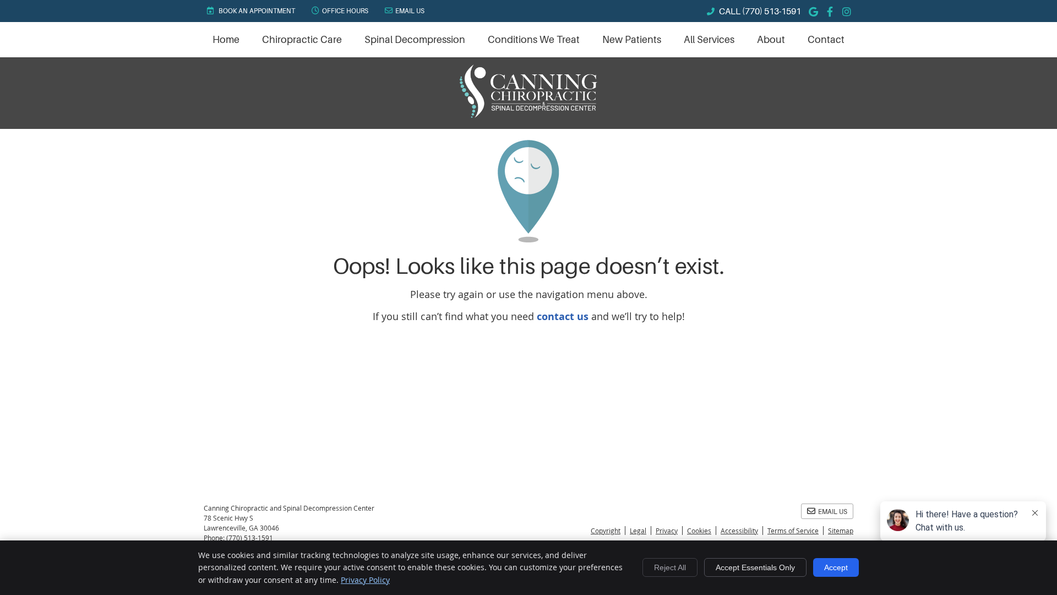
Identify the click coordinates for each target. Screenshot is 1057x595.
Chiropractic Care (302, 39)
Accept (836, 567)
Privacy (667, 530)
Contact (826, 39)
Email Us (409, 11)
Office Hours (345, 11)
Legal (638, 530)
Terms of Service (793, 530)
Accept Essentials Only (755, 567)
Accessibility (739, 530)
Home (226, 39)
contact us (563, 316)
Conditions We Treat (534, 39)
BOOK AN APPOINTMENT (256, 11)
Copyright (605, 530)
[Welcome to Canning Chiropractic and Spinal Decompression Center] (528, 114)
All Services (709, 39)
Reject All (670, 567)
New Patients (631, 39)
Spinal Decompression (414, 39)
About (771, 39)
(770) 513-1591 (771, 12)
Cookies (699, 530)
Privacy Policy (365, 580)
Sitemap (840, 530)
